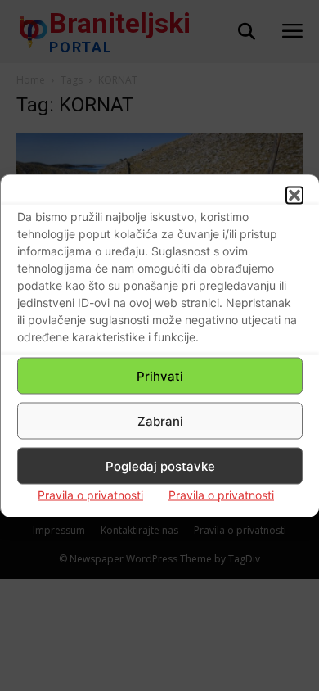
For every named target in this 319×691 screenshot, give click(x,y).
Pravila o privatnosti (90, 495)
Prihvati (160, 375)
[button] (294, 195)
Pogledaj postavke (160, 465)
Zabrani (160, 420)
